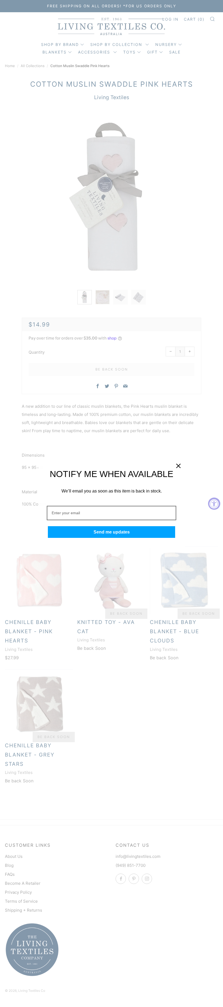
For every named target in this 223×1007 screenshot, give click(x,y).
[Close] (178, 465)
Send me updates (112, 532)
